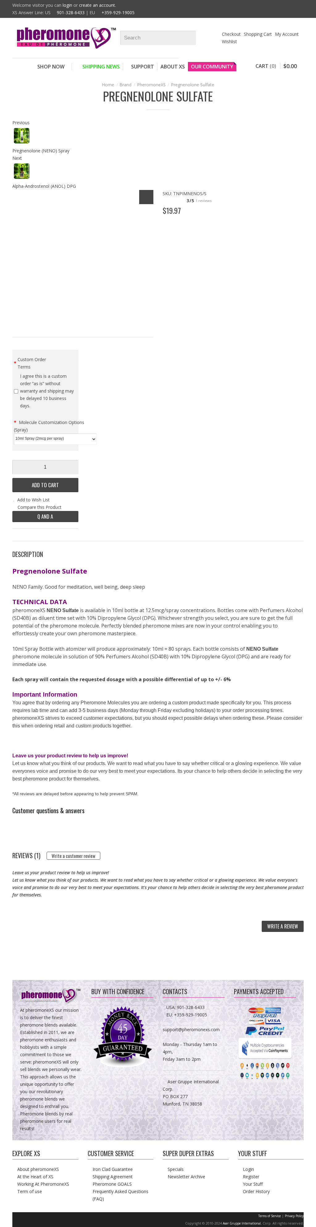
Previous (21, 123)
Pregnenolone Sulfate (192, 85)
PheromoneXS (151, 85)
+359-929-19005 (118, 12)
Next (17, 158)
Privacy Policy (294, 1216)
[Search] (194, 38)
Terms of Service (269, 1216)
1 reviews (203, 200)
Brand (125, 85)
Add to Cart (45, 485)
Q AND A (45, 516)
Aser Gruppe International (242, 1223)
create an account (97, 5)
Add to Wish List (33, 500)
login (67, 5)
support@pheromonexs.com (191, 1029)
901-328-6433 (71, 12)
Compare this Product (39, 507)
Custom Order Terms (32, 363)
